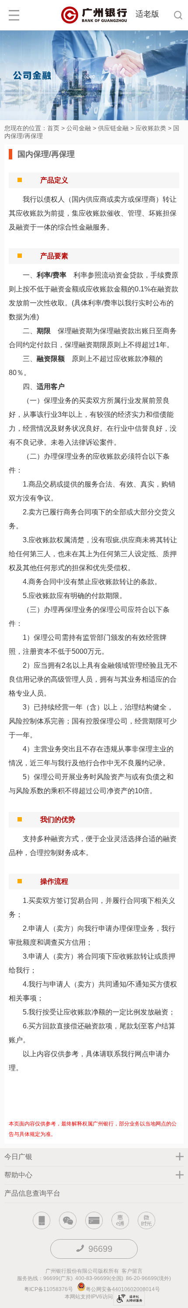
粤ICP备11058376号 (48, 1289)
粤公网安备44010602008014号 (123, 1289)
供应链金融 (113, 128)
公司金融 (78, 128)
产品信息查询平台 (32, 1193)
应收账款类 (151, 128)
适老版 (147, 14)
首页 (53, 128)
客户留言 (132, 1271)
